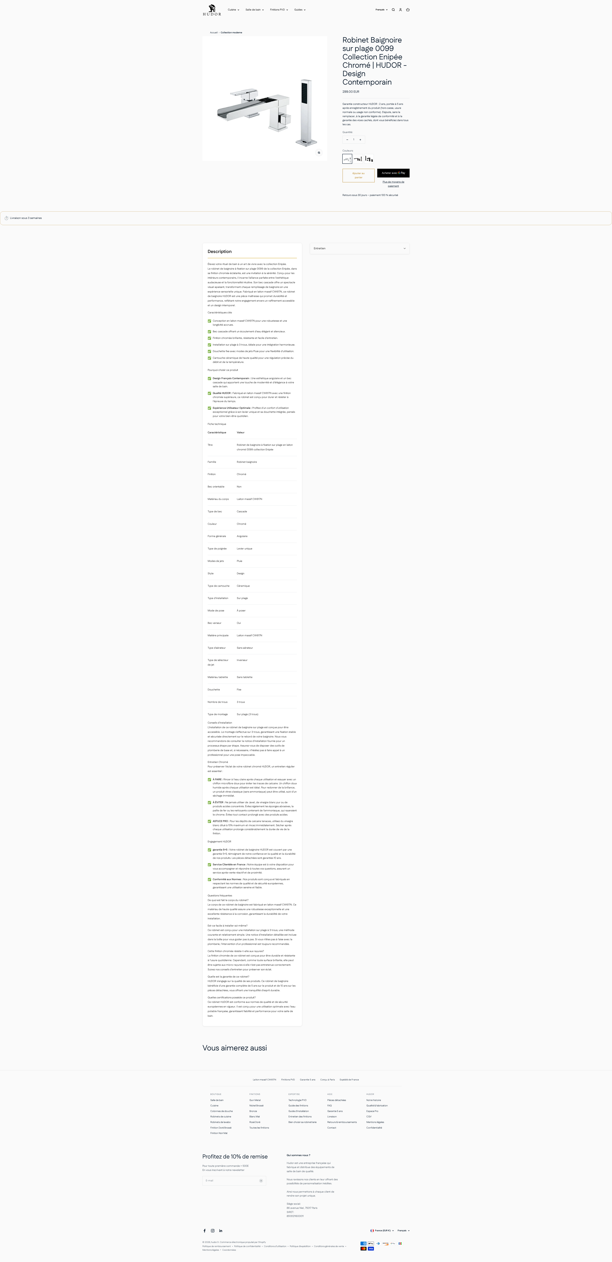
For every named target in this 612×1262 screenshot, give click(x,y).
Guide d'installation (298, 1111)
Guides (298, 10)
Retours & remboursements (342, 1122)
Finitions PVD (277, 10)
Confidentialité (374, 1127)
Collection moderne (231, 32)
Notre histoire (373, 1100)
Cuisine (232, 10)
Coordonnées (229, 1250)
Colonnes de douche (221, 1111)
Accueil (214, 32)
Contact (331, 1127)
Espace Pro (372, 1111)
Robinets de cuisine (220, 1116)
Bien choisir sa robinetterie (302, 1122)
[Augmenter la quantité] (360, 140)
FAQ (329, 1105)
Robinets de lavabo (220, 1122)
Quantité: (347, 132)
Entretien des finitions (300, 1116)
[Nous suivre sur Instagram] (213, 1231)
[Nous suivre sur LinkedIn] (221, 1231)
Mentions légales (375, 1122)
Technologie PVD (297, 1100)
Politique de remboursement (216, 1246)
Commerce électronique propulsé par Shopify (243, 1242)
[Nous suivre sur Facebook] (204, 1231)
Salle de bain (253, 10)
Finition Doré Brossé (220, 1127)
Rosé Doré (254, 1122)
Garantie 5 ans (335, 1111)
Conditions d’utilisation (275, 1246)
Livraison (332, 1116)
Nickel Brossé (256, 1105)
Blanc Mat (254, 1116)
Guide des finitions (298, 1105)
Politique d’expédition (300, 1246)
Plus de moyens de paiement (393, 184)
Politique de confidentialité (247, 1246)
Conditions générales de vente (329, 1246)
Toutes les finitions (259, 1127)
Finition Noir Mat (219, 1133)
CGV (369, 1116)
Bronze (253, 1111)
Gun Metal (255, 1100)
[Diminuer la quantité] (347, 140)
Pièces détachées (336, 1100)
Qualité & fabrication (377, 1105)
